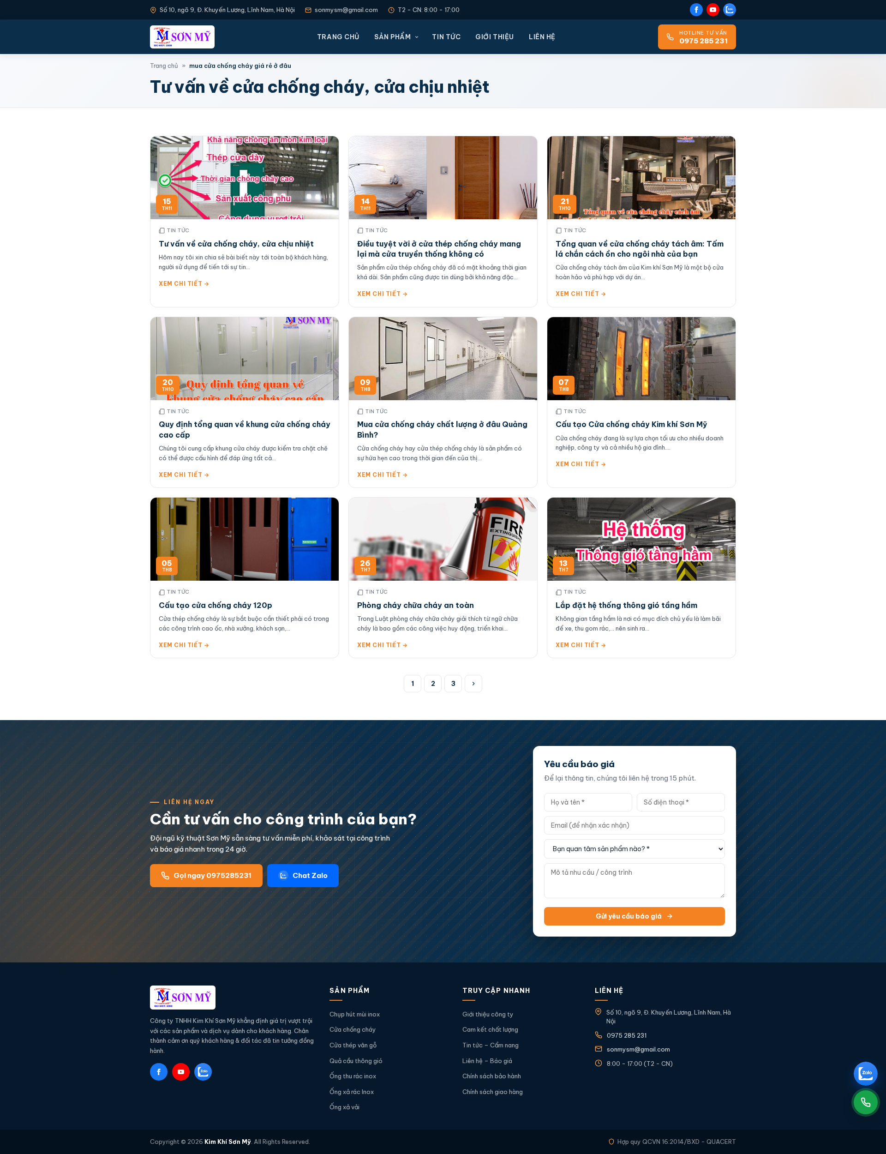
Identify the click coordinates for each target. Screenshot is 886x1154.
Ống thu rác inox (352, 1076)
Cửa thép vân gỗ (353, 1045)
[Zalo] (729, 9)
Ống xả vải (344, 1107)
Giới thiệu (494, 37)
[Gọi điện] (866, 1102)
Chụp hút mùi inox (354, 1014)
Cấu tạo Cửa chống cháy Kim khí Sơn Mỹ (631, 424)
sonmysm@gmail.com (346, 9)
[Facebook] (696, 9)
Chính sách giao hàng (492, 1091)
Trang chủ (338, 37)
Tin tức (446, 37)
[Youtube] (712, 9)
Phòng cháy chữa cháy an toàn (415, 605)
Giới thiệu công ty (488, 1014)
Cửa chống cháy (352, 1029)
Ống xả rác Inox (351, 1091)
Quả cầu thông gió (356, 1060)
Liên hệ (542, 37)
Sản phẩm (392, 37)
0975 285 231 (627, 1035)
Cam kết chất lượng (490, 1029)
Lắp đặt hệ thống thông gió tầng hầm (626, 605)
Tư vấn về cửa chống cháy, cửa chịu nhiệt (236, 243)
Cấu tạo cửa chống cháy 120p (215, 605)
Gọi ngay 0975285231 (212, 875)
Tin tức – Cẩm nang (490, 1045)
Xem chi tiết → (184, 283)
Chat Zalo (310, 875)
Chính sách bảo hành (491, 1076)
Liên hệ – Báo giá (487, 1060)
